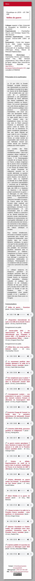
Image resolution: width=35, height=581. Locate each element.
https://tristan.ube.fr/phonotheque (19, 571)
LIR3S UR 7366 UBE (22, 569)
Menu (7, 4)
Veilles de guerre (13, 18)
